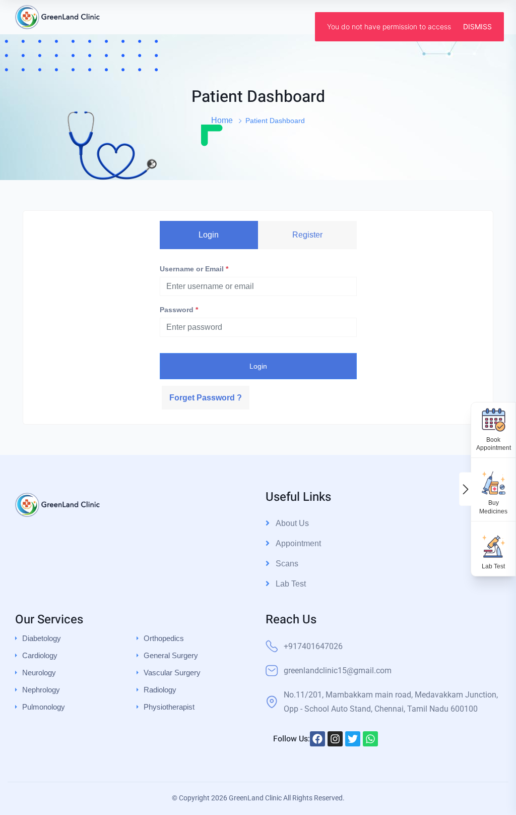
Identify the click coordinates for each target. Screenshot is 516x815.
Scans (287, 563)
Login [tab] (209, 234)
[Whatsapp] (370, 738)
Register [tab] (307, 234)
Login (258, 366)
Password (179, 310)
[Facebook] (317, 738)
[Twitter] (352, 738)
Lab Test (291, 583)
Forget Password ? (205, 397)
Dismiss (477, 26)
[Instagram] (335, 738)
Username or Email (194, 269)
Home (222, 120)
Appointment (298, 543)
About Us (292, 523)
